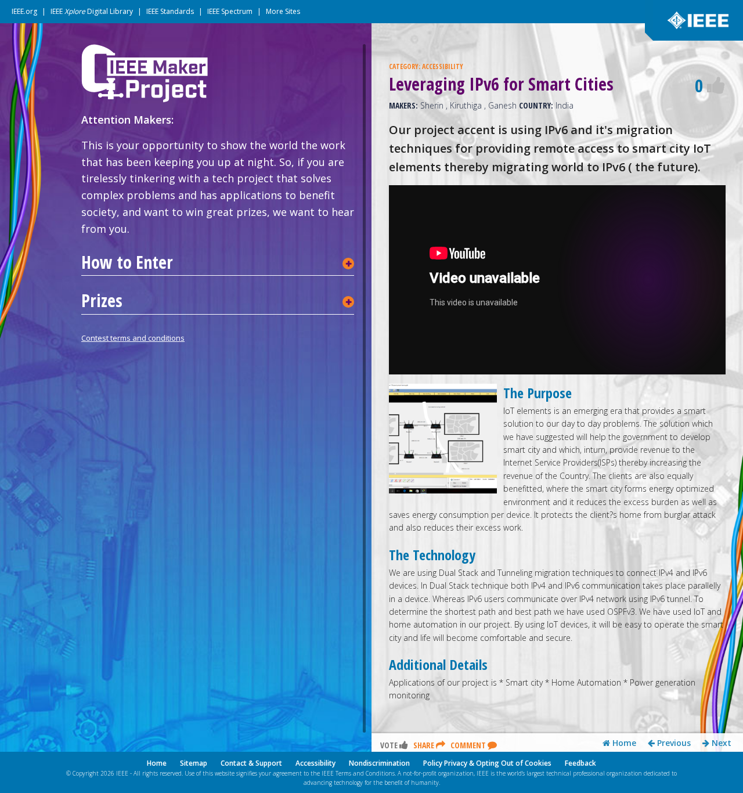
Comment (469, 745)
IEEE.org (24, 11)
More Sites (283, 11)
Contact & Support (251, 763)
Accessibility (315, 763)
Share (424, 745)
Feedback (580, 763)
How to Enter (127, 262)
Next (720, 743)
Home (623, 743)
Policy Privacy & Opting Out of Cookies (487, 763)
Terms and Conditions (365, 773)
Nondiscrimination (379, 763)
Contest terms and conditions (133, 338)
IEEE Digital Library (92, 11)
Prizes (101, 300)
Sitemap (193, 763)
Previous (673, 743)
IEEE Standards (170, 11)
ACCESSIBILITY (442, 66)
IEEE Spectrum (230, 11)
